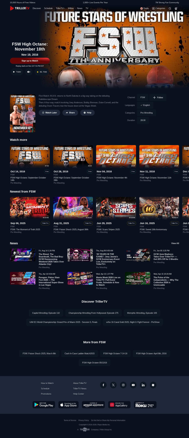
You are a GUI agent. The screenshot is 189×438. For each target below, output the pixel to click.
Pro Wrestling (146, 113)
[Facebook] (103, 385)
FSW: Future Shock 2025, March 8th (39, 353)
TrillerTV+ (60, 8)
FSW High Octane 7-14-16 (115, 353)
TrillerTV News (79, 388)
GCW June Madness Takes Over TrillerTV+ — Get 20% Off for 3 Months (166, 256)
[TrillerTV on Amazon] (93, 404)
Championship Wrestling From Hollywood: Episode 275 (93, 313)
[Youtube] (133, 385)
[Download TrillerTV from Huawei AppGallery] (119, 404)
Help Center (78, 394)
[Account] (176, 8)
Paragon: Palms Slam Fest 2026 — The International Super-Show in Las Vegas (51, 281)
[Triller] (153, 385)
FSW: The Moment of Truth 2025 (25, 229)
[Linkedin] (143, 385)
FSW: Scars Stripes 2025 (108, 229)
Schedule (48, 8)
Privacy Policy (83, 420)
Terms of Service (70, 420)
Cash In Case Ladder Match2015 (79, 353)
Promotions (46, 394)
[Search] (170, 8)
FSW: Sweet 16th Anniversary (153, 229)
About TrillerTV (79, 383)
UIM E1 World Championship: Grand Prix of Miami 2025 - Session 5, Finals (63, 322)
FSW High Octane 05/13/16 (94, 362)
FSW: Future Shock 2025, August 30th (71, 229)
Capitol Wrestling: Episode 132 (46, 313)
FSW (142, 97)
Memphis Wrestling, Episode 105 (142, 313)
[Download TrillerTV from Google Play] (44, 404)
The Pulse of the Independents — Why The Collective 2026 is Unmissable (166, 281)
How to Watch (47, 383)
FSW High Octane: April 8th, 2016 (151, 353)
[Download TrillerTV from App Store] (68, 404)
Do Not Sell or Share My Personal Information (108, 420)
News (79, 8)
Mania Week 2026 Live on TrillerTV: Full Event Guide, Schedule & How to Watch (108, 281)
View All (175, 243)
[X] (113, 385)
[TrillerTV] (19, 8)
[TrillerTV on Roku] (145, 404)
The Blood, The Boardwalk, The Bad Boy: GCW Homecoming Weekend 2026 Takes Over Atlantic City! (51, 259)
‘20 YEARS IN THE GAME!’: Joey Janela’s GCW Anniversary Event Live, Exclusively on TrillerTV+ (108, 259)
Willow (71, 8)
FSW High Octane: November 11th (155, 177)
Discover (37, 8)
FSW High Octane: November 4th (112, 177)
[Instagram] (123, 385)
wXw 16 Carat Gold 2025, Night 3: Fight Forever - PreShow (133, 322)
